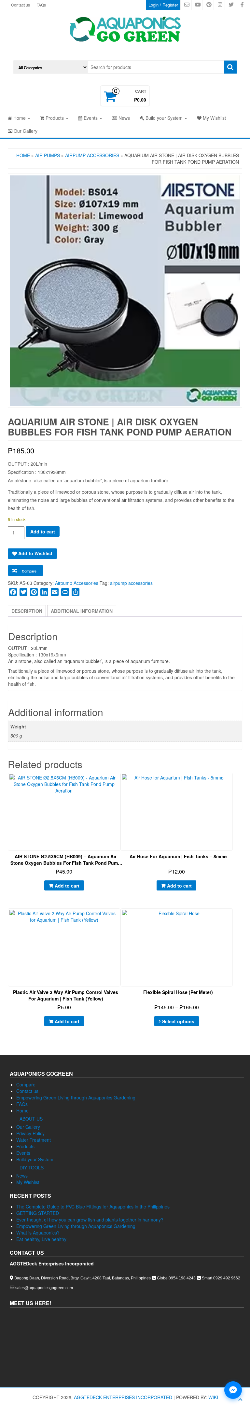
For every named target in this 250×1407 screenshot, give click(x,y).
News (123, 118)
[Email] (54, 592)
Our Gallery (24, 131)
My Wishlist (213, 118)
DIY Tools (32, 1167)
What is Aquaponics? (38, 1232)
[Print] (65, 592)
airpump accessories (131, 583)
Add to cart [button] (67, 885)
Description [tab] (26, 611)
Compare (25, 1084)
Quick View (120, 783)
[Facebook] (13, 592)
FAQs (41, 4)
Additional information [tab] (82, 611)
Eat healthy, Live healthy (41, 1239)
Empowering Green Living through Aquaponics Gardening (75, 1097)
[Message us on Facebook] (233, 1390)
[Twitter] (23, 592)
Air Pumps (47, 155)
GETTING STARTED (37, 1213)
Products (54, 118)
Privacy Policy (30, 1133)
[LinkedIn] (44, 592)
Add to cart (42, 531)
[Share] (75, 592)
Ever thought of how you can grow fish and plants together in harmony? (89, 1219)
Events (90, 118)
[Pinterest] (34, 592)
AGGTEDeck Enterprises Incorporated (123, 1397)
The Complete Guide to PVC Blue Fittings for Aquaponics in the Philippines (93, 1206)
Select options (178, 1021)
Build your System (164, 118)
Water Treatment (33, 1140)
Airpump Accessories (92, 155)
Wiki (213, 1397)
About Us (31, 1118)
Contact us (20, 4)
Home (19, 118)
